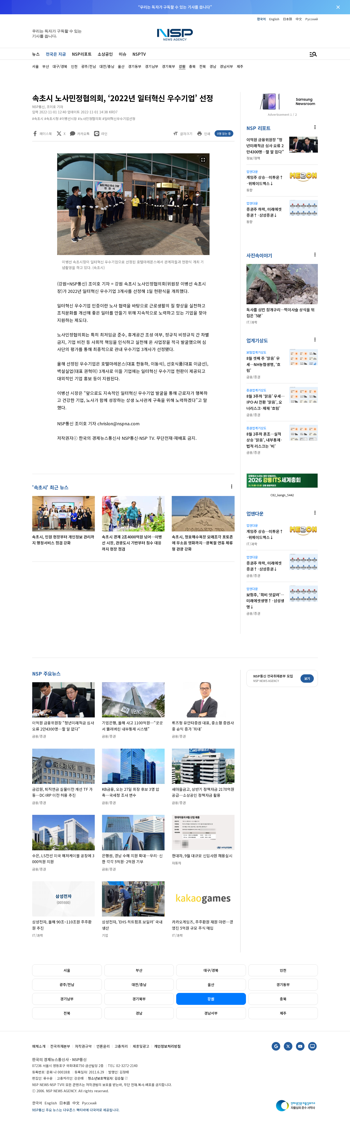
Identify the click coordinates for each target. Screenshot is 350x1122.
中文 (299, 19)
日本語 (287, 19)
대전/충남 (139, 984)
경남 (139, 1013)
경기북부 (139, 998)
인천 (283, 970)
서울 (67, 970)
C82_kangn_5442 (282, 495)
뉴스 (36, 54)
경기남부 (67, 998)
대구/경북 (211, 970)
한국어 (261, 19)
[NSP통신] (175, 34)
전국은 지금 (56, 54)
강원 (211, 998)
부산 (139, 970)
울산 (211, 984)
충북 (283, 998)
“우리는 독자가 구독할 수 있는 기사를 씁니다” (175, 7)
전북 (67, 1013)
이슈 (122, 54)
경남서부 (211, 1013)
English (274, 19)
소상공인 (105, 54)
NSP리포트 (82, 54)
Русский (311, 19)
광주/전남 (67, 984)
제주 (283, 1013)
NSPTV (139, 54)
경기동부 (283, 984)
